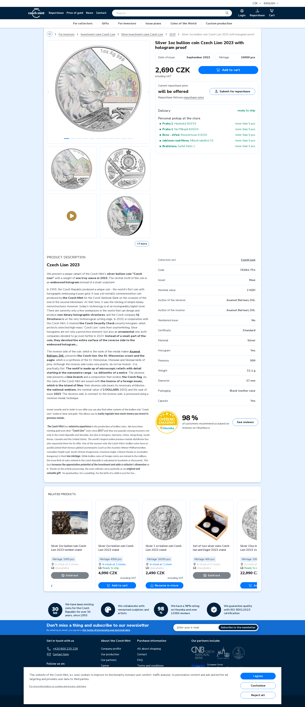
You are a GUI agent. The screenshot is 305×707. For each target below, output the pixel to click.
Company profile (111, 649)
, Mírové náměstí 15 (187, 140)
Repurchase (56, 13)
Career (105, 666)
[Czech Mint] (36, 13)
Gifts (105, 23)
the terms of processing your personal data (106, 630)
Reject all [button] (258, 695)
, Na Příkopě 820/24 (180, 129)
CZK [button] (255, 3)
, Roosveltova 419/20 (184, 135)
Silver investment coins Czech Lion (142, 34)
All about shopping (149, 649)
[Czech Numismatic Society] (238, 653)
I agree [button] (258, 676)
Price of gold (75, 13)
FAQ (140, 660)
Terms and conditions (150, 666)
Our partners (108, 660)
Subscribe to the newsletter (238, 627)
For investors (127, 23)
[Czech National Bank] (202, 653)
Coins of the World (183, 23)
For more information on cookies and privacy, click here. (57, 686)
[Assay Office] (223, 653)
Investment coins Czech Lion (98, 34)
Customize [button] (258, 686)
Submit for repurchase (235, 91)
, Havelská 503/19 (179, 124)
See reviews (245, 422)
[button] (271, 3)
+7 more (142, 243)
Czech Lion (248, 260)
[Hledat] (227, 13)
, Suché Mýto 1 (178, 146)
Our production (110, 654)
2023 (172, 34)
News (89, 13)
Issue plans (153, 23)
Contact (101, 13)
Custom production (219, 23)
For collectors (82, 23)
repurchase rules (194, 97)
